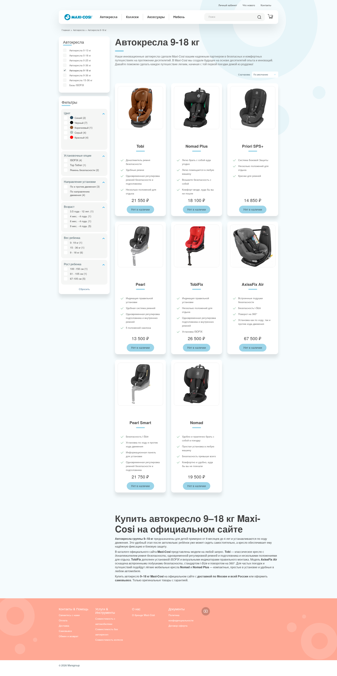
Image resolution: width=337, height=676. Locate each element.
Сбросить (84, 289)
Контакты (266, 5)
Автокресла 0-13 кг (80, 50)
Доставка (64, 625)
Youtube (205, 611)
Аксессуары (156, 17)
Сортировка (244, 74)
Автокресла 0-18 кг (80, 55)
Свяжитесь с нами (69, 615)
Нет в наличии (140, 209)
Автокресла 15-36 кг (80, 80)
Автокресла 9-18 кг (80, 70)
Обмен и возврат (68, 636)
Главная (66, 29)
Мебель (179, 17)
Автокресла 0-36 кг (80, 65)
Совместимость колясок (109, 639)
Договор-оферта (177, 625)
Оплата (63, 620)
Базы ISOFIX (76, 85)
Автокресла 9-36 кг (80, 75)
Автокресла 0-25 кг (80, 60)
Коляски (132, 17)
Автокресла (108, 17)
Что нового (249, 5)
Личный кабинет (227, 5)
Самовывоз (65, 631)
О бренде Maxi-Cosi (143, 615)
